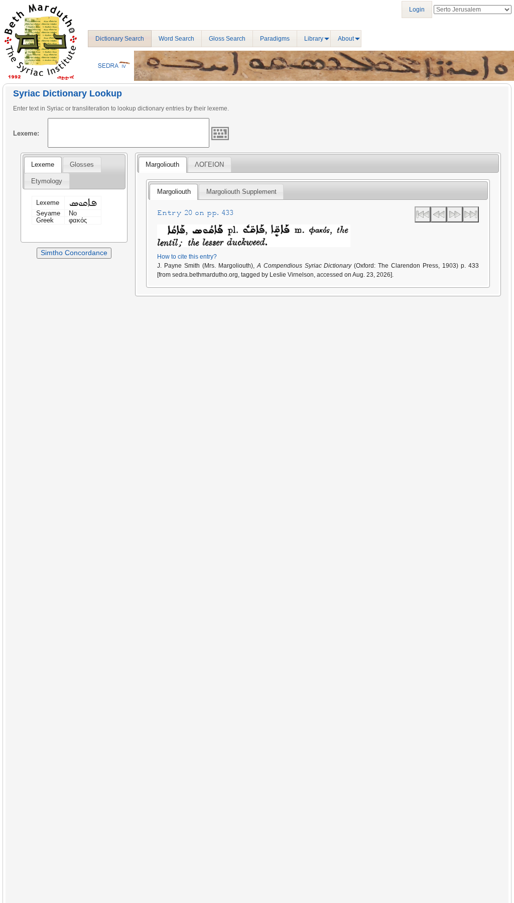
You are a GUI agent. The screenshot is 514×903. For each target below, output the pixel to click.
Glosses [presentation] (82, 164)
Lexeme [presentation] (42, 164)
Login (417, 9)
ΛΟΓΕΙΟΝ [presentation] (209, 164)
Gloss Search (227, 38)
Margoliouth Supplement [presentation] (241, 191)
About (346, 38)
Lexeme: (26, 133)
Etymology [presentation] (46, 181)
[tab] (42, 165)
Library (313, 38)
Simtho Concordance (74, 253)
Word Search (176, 38)
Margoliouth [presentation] (162, 164)
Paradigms (275, 38)
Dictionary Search (119, 38)
